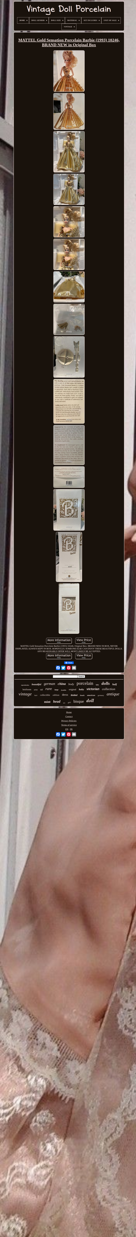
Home (69, 712)
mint (47, 701)
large (56, 690)
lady (97, 685)
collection (108, 689)
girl (69, 702)
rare (48, 689)
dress (65, 694)
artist (36, 690)
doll (90, 700)
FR (71, 729)
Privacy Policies (68, 721)
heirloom (27, 689)
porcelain (85, 683)
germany (101, 695)
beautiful (36, 684)
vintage (25, 694)
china (62, 684)
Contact (69, 716)
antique (113, 694)
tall (41, 689)
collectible (45, 695)
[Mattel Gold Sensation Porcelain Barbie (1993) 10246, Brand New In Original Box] (69, 71)
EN (66, 729)
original (72, 689)
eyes (64, 703)
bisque (78, 701)
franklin (63, 690)
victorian (93, 689)
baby (81, 689)
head (56, 701)
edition (56, 695)
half (114, 684)
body (71, 684)
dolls (105, 683)
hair (35, 695)
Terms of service (69, 725)
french (82, 695)
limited (74, 695)
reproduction (25, 685)
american (91, 695)
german (49, 684)
